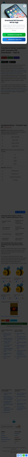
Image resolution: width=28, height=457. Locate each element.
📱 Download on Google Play (14, 35)
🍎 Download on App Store (14, 39)
